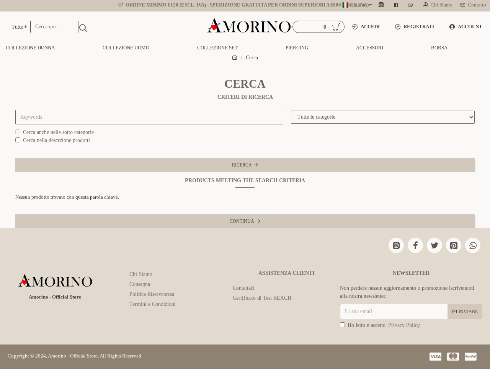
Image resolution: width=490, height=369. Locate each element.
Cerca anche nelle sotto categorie (58, 132)
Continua (242, 221)
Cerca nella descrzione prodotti (56, 140)
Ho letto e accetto (384, 325)
